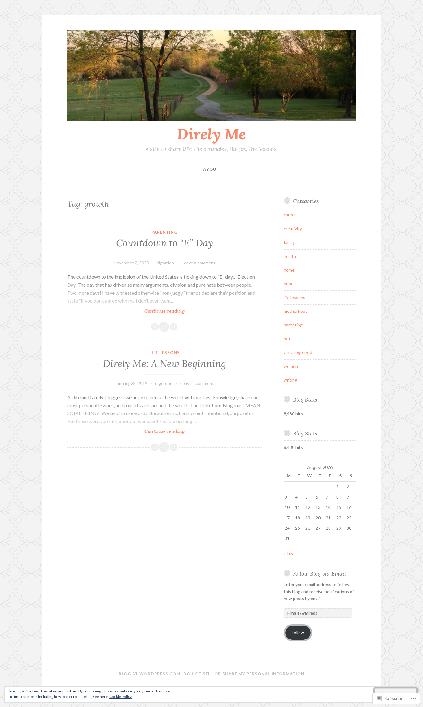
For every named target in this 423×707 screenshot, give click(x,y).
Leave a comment (199, 262)
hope (289, 283)
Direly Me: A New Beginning (164, 363)
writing (290, 379)
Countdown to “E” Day (164, 243)
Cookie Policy (120, 696)
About (211, 169)
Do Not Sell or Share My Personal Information (243, 673)
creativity (293, 228)
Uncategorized (298, 352)
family (289, 242)
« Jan (288, 553)
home (289, 269)
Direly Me (211, 134)
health (290, 256)
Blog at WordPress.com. (150, 673)
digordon (165, 262)
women (291, 366)
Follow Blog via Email (319, 573)
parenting (164, 232)
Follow (298, 632)
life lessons (164, 352)
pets (288, 338)
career (290, 214)
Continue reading (126, 311)
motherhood (296, 311)
